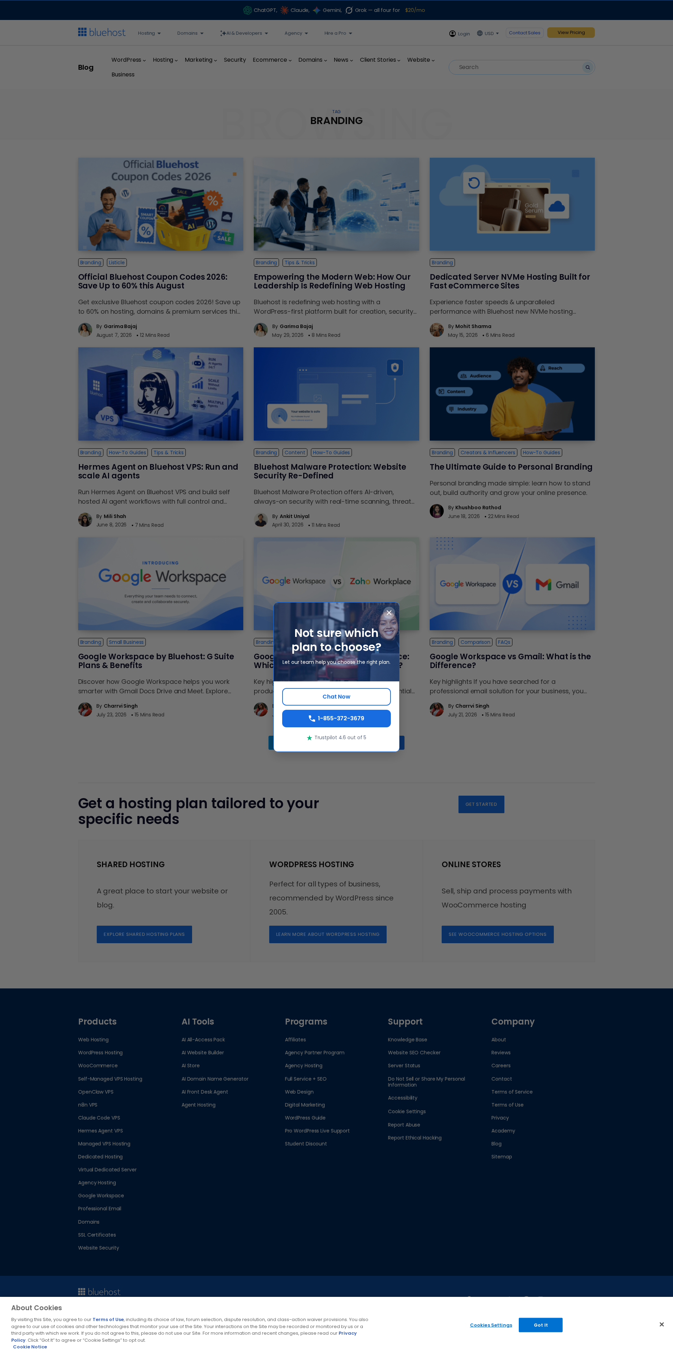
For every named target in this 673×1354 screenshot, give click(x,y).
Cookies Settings (491, 1324)
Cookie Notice (30, 1346)
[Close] (661, 1324)
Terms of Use (108, 1319)
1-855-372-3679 (341, 718)
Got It (541, 1324)
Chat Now (336, 697)
